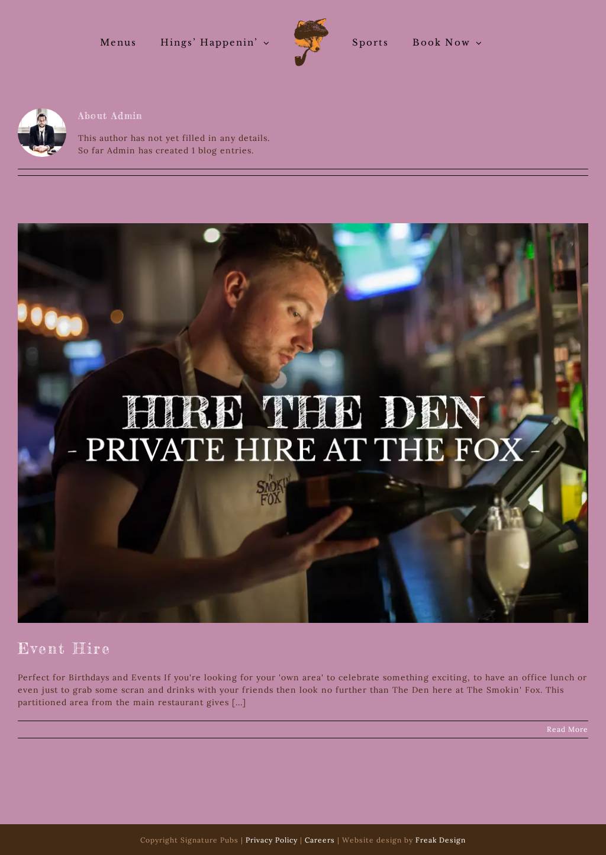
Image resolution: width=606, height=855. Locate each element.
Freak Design (440, 839)
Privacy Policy (272, 839)
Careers (320, 839)
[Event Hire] (303, 423)
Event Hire (64, 648)
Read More (567, 729)
